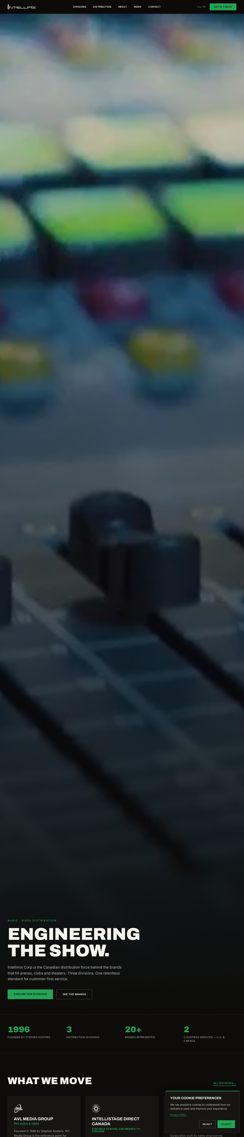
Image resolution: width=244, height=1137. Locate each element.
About (122, 7)
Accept (226, 1124)
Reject (207, 1124)
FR (204, 7)
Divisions (79, 7)
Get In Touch (223, 6)
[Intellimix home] (22, 7)
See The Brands (74, 994)
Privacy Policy (178, 1114)
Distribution (102, 7)
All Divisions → (225, 1083)
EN (199, 7)
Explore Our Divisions (30, 994)
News (137, 7)
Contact (154, 7)
